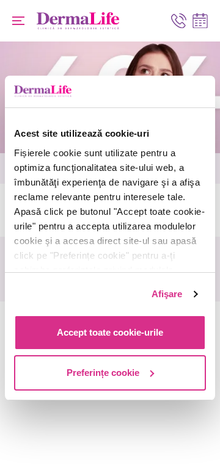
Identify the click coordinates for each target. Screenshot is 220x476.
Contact (178, 20)
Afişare (167, 294)
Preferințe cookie (103, 372)
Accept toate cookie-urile (110, 332)
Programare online (200, 20)
